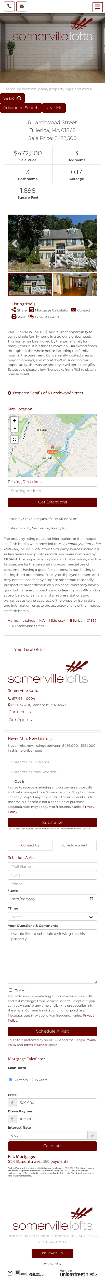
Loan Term (17, 1068)
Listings (28, 620)
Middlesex (57, 620)
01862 (91, 620)
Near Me (53, 107)
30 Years (20, 1080)
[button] (12, 98)
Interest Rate (19, 1127)
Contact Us (20, 711)
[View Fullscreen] (14, 439)
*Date (13, 891)
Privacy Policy (52, 1263)
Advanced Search (21, 107)
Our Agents (20, 719)
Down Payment (21, 1111)
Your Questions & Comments (33, 925)
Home (13, 620)
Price (12, 1095)
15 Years (40, 1080)
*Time (13, 908)
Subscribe (52, 822)
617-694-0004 (23, 698)
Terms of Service (36, 1045)
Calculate (52, 1145)
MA (42, 620)
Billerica (76, 620)
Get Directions (52, 502)
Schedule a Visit (74, 845)
